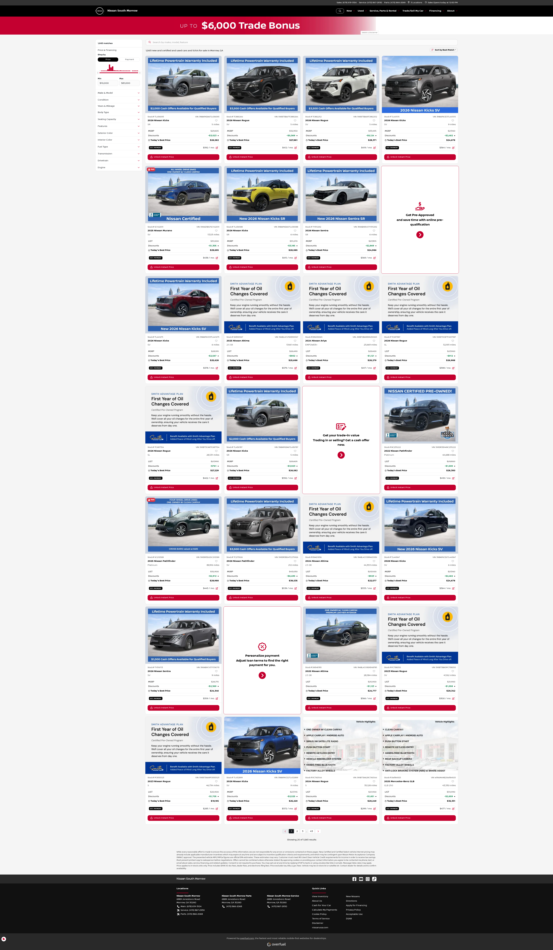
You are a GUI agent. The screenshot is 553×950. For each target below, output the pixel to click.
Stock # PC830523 (156, 777)
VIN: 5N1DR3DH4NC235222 (444, 447)
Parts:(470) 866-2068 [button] (192, 914)
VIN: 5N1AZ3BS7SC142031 (208, 227)
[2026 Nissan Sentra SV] (183, 635)
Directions (351, 901)
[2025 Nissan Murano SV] (183, 194)
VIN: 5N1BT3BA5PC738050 (444, 667)
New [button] (349, 11)
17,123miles (213, 234)
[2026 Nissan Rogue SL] (420, 304)
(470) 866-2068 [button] (234, 906)
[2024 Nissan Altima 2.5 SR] (341, 525)
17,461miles (292, 344)
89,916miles (213, 565)
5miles (215, 124)
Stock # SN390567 (235, 337)
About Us (317, 901)
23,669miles (370, 344)
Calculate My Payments (324, 910)
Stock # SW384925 (392, 777)
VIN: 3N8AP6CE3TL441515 (444, 117)
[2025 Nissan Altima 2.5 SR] (262, 304)
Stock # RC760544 (313, 777)
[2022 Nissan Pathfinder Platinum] (420, 414)
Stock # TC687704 (156, 447)
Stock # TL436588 (235, 227)
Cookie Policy (319, 914)
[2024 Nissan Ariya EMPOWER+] (341, 304)
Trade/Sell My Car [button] (413, 11)
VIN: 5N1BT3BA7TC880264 (286, 117)
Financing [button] (435, 11)
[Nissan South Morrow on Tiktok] (373, 879)
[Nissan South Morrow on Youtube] (360, 879)
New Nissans (353, 896)
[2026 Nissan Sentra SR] (341, 194)
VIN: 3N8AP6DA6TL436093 (207, 117)
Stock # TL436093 (156, 117)
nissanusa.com (320, 927)
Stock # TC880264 (235, 117)
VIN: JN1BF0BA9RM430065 (365, 337)
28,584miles (370, 675)
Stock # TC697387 (392, 337)
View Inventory (320, 896)
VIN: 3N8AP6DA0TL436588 (286, 227)
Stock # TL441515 (391, 117)
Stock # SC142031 (155, 227)
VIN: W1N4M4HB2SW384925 (443, 777)
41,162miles (450, 675)
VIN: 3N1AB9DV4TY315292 (365, 227)
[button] (415, 2)
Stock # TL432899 (235, 777)
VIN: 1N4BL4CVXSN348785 (365, 667)
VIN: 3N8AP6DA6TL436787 (286, 447)
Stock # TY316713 (155, 667)
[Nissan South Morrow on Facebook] (353, 879)
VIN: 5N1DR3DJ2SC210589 (207, 557)
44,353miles (370, 565)
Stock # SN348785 (313, 667)
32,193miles (449, 344)
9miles (452, 124)
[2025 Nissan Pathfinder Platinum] (183, 525)
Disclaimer (317, 923)
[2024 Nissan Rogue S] (341, 745)
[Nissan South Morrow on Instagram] (366, 879)
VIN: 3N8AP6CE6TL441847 (444, 557)
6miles (294, 234)
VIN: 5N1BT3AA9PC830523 (207, 777)
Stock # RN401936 (313, 557)
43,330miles (449, 785)
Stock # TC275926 (235, 557)
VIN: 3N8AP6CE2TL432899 (286, 777)
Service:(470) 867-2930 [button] (193, 910)
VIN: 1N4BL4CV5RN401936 (365, 557)
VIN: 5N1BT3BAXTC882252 (365, 117)
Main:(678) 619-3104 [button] (191, 906)
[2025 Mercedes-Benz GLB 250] (420, 745)
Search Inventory (340, 10)
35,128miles (370, 785)
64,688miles (449, 455)
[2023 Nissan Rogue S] (183, 745)
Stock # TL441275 (155, 337)
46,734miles (212, 785)
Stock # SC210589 (156, 557)
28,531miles (213, 455)
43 (311, 831)
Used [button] (361, 11)
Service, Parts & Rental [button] (383, 11)
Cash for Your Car (321, 905)
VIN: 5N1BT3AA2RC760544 (365, 777)
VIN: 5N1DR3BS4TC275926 (286, 557)
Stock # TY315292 (313, 227)
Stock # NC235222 (392, 447)
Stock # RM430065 (313, 337)
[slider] (98, 73)
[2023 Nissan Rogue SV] (420, 635)
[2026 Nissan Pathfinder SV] (262, 525)
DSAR (349, 918)
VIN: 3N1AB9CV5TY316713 (208, 667)
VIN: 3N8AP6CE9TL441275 (207, 337)
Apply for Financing (356, 905)
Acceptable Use (354, 914)
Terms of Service (321, 918)
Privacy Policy (353, 910)
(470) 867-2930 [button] (279, 906)
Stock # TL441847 (392, 557)
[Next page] (318, 831)
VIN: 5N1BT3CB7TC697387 (444, 337)
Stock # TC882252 (313, 117)
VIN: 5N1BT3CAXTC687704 (207, 447)
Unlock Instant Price (164, 157)
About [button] (450, 11)
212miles (293, 565)
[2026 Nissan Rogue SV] (262, 84)
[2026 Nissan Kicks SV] (420, 84)
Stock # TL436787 (234, 447)
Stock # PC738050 (392, 667)
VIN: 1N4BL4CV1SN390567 (286, 337)
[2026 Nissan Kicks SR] (183, 84)
